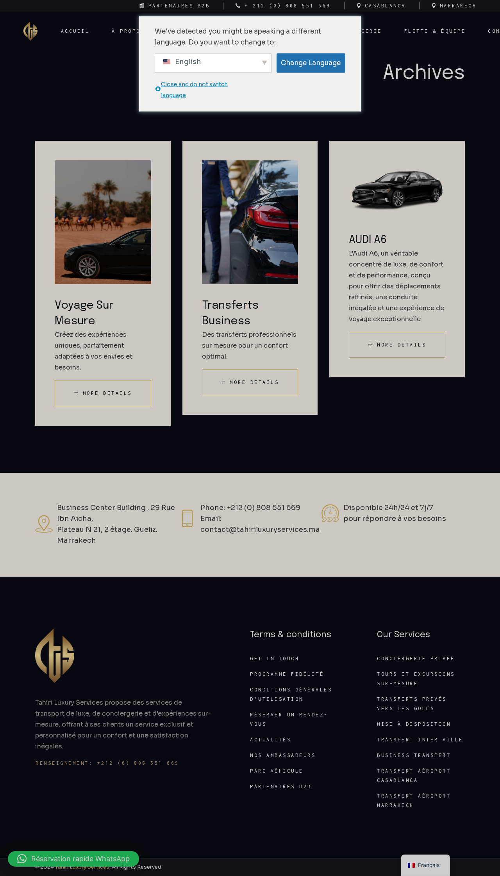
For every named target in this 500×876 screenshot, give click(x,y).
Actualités (270, 740)
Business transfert (414, 755)
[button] (73, 859)
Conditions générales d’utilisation (291, 694)
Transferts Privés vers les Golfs (412, 703)
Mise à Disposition (414, 724)
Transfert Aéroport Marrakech (414, 800)
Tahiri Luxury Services (82, 867)
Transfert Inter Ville (420, 740)
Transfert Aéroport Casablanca (414, 775)
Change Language (311, 63)
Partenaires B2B (281, 786)
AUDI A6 (368, 240)
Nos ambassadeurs (283, 755)
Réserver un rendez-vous (289, 719)
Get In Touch (274, 658)
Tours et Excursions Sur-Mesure (416, 678)
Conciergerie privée (416, 658)
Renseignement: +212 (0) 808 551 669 (107, 763)
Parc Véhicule (277, 771)
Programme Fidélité (287, 674)
